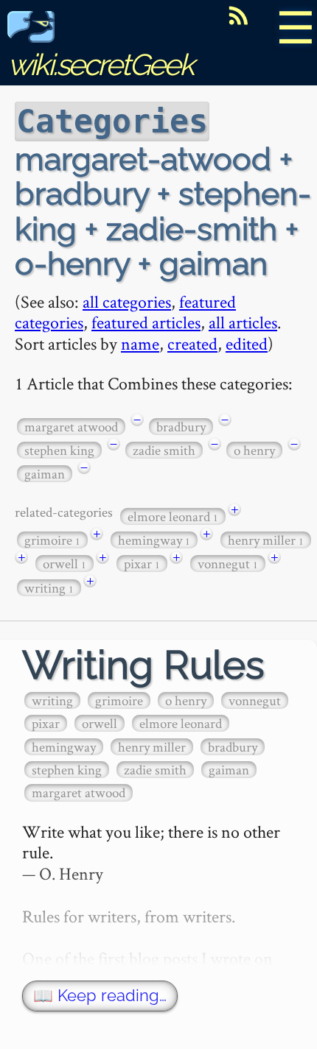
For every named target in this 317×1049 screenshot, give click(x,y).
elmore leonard (173, 516)
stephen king (59, 450)
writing (49, 587)
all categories (127, 301)
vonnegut (228, 563)
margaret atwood (71, 426)
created (192, 343)
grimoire (52, 539)
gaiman (44, 473)
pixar (142, 563)
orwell (64, 563)
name (140, 343)
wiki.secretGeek (100, 64)
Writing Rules (143, 665)
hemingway (154, 539)
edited (247, 343)
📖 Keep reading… (100, 995)
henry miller (266, 539)
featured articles (146, 322)
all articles (243, 322)
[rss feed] (238, 15)
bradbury (181, 426)
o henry (254, 450)
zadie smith (164, 450)
